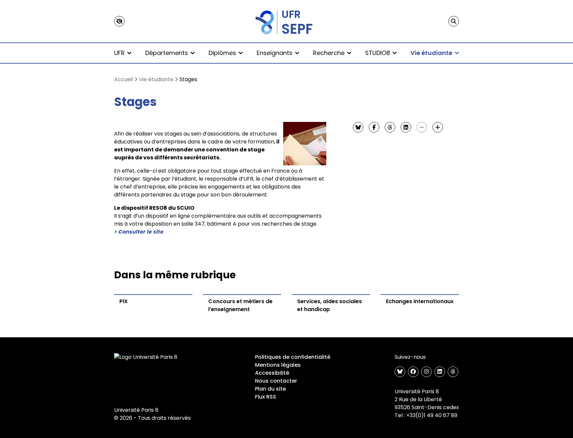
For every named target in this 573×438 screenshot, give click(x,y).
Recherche (329, 53)
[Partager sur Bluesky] (358, 127)
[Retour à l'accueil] (286, 21)
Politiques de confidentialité (292, 357)
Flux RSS (265, 397)
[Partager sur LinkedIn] (406, 127)
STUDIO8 (377, 53)
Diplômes (222, 53)
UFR (119, 53)
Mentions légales (278, 365)
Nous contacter (276, 381)
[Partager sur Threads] (390, 127)
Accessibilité (272, 373)
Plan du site (270, 389)
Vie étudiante (431, 53)
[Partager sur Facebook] (374, 127)
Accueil (123, 79)
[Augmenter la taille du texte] (437, 127)
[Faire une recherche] (453, 21)
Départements (166, 53)
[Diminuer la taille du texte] (421, 127)
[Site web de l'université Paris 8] (146, 357)
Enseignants (274, 53)
